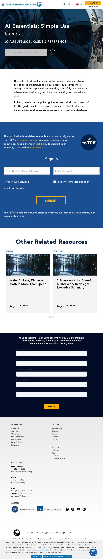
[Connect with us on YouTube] (78, 509)
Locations (15, 445)
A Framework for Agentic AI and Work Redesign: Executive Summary (74, 284)
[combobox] (79, 4)
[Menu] (3, 4)
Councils (55, 434)
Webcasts (55, 447)
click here (40, 143)
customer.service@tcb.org (21, 471)
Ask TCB (55, 456)
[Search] (64, 4)
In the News (16, 439)
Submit (51, 200)
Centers (55, 431)
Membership (57, 428)
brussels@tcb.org (18, 482)
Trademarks (68, 533)
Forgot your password (16, 181)
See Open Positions (27, 509)
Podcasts (55, 450)
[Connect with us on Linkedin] (84, 509)
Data (53, 453)
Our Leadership (17, 436)
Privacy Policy (15, 542)
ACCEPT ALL (36, 556)
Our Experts (16, 434)
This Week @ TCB (58, 458)
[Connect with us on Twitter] (72, 509)
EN (81, 4)
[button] (50, 317)
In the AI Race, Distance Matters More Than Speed (27, 282)
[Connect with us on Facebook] (67, 509)
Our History (15, 431)
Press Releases (17, 442)
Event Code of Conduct (55, 533)
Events (54, 439)
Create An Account (14, 188)
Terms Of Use (31, 533)
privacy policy (43, 550)
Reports (55, 436)
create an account (28, 140)
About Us (15, 428)
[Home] (24, 4)
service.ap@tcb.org (19, 496)
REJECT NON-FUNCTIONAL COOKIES (57, 556)
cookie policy (41, 547)
